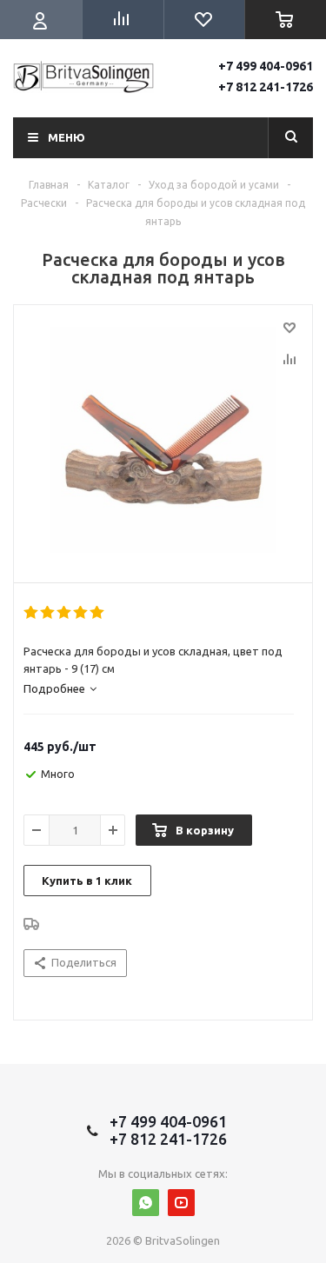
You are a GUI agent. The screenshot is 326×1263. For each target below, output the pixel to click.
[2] (48, 613)
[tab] (59, 688)
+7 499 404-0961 (265, 66)
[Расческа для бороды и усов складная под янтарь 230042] (163, 440)
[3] (65, 613)
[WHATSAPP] (145, 1202)
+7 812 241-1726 (265, 87)
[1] (31, 613)
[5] (98, 613)
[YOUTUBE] (181, 1202)
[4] (81, 613)
